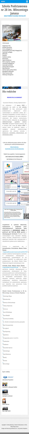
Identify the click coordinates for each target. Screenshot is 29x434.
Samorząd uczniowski (7, 65)
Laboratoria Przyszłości (7, 380)
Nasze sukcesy (5, 404)
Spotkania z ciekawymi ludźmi (9, 387)
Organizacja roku (6, 46)
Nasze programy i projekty (8, 62)
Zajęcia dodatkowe (6, 60)
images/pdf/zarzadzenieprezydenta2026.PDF (15, 252)
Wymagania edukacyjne (8, 71)
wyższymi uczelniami (7, 396)
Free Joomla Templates (22, 428)
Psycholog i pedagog (7, 52)
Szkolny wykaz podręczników (9, 70)
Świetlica (4, 55)
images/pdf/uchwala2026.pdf (10, 267)
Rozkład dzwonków (7, 47)
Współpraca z (5, 394)
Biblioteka (4, 54)
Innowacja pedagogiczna (8, 63)
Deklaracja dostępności (7, 75)
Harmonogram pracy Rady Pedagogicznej (12, 50)
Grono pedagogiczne (7, 49)
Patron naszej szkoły (7, 73)
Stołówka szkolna (6, 57)
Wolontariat (5, 58)
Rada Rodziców (6, 68)
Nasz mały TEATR (6, 411)
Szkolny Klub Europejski (8, 66)
